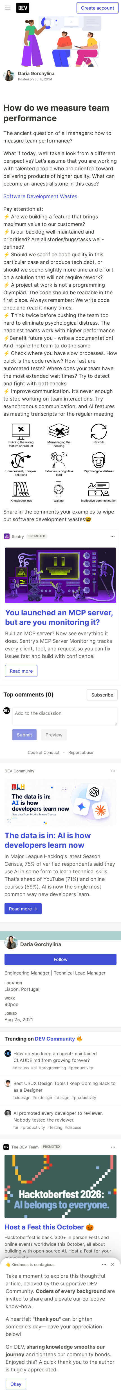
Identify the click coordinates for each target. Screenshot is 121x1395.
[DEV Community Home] (23, 7)
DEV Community (55, 1038)
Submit (24, 735)
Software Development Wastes (40, 196)
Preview (54, 735)
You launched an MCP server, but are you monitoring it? (59, 617)
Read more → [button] (23, 909)
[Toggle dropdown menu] (112, 536)
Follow (61, 959)
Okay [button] (15, 1384)
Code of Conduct (43, 752)
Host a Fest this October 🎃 (49, 1227)
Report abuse (80, 752)
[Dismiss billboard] (112, 1264)
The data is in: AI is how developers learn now (48, 840)
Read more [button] (21, 671)
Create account (97, 8)
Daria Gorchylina (36, 73)
